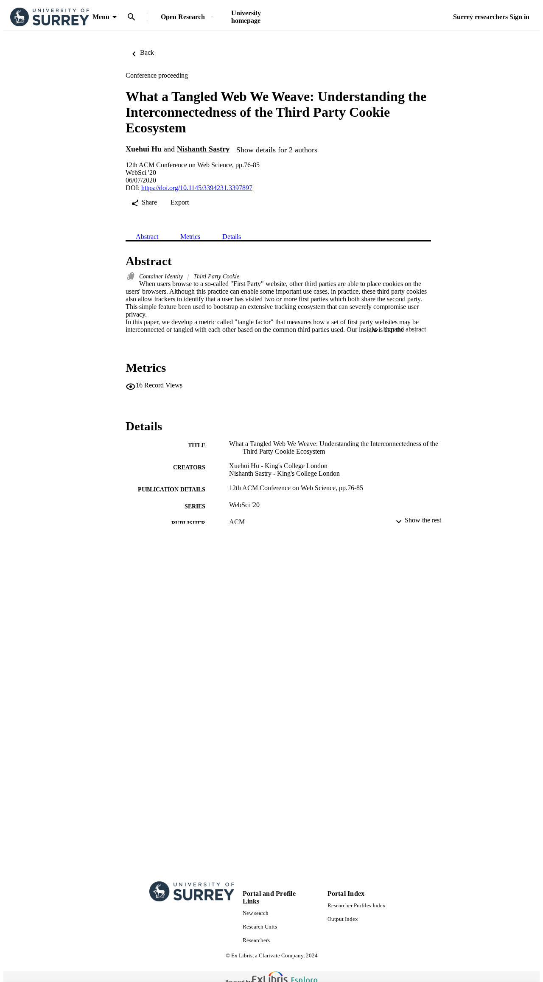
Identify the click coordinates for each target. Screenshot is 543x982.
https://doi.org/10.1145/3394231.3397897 (196, 187)
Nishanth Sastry (203, 149)
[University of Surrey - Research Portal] (49, 17)
